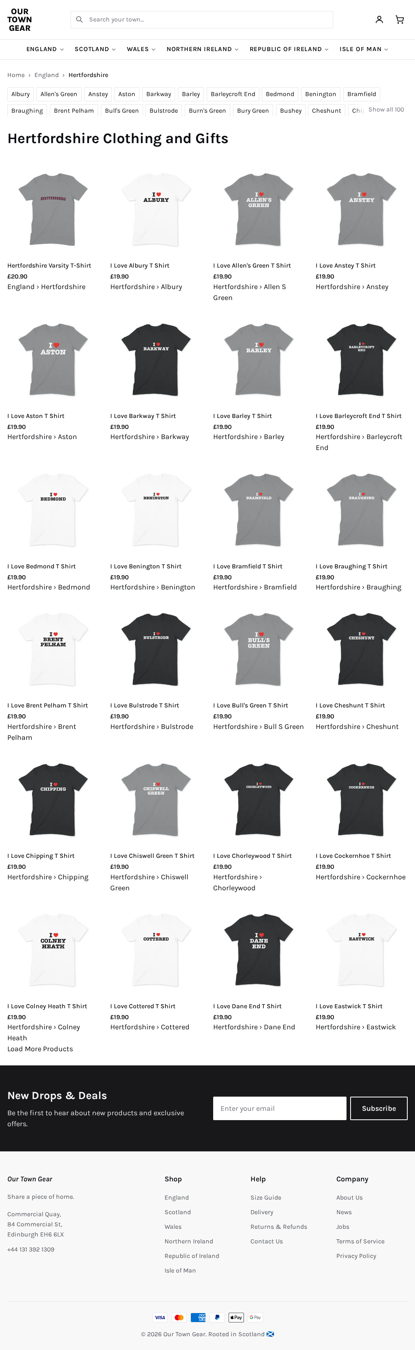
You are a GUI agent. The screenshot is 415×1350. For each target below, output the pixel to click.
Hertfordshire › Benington (152, 587)
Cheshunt (326, 110)
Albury (20, 94)
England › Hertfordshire (46, 286)
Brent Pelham (74, 110)
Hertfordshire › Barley (248, 436)
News (344, 1212)
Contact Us (266, 1241)
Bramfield (361, 94)
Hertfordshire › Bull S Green (258, 726)
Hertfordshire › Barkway (149, 436)
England (42, 49)
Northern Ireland (199, 49)
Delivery (261, 1212)
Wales (138, 49)
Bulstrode (164, 110)
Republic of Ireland (286, 49)
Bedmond (280, 94)
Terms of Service (360, 1241)
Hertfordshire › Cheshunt (357, 726)
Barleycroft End (233, 94)
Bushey (291, 110)
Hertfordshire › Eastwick (356, 1026)
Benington (320, 94)
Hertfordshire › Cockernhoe (361, 876)
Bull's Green (122, 110)
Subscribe (379, 1108)
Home (16, 75)
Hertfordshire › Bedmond (48, 587)
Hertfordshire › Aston (42, 436)
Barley (191, 94)
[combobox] (202, 19)
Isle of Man (361, 49)
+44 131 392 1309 (30, 1249)
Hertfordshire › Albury (146, 286)
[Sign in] (379, 19)
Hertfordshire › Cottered (150, 1026)
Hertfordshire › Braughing (358, 587)
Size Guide (265, 1197)
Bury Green (253, 110)
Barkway (158, 94)
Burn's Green (207, 110)
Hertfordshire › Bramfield (255, 587)
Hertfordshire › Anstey (352, 286)
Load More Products (40, 1048)
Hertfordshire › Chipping (47, 876)
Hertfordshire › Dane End (254, 1026)
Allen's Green (59, 94)
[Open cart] (399, 19)
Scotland (92, 49)
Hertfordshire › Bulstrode (151, 726)
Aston (126, 94)
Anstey (98, 94)
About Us (349, 1197)
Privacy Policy (356, 1256)
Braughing (27, 110)
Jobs (342, 1226)
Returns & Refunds (278, 1226)
